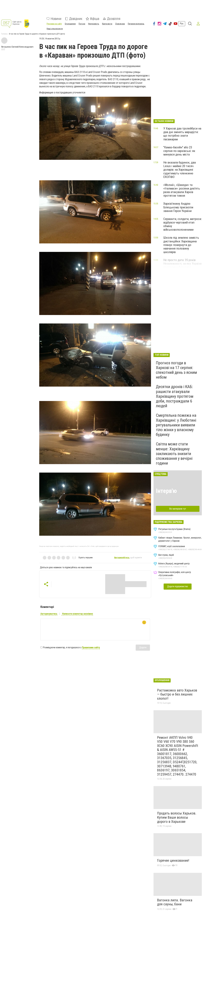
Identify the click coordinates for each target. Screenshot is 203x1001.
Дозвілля (113, 18)
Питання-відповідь (136, 24)
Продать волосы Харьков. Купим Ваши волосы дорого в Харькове (176, 817)
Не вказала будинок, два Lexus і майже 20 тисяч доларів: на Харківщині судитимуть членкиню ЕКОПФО (179, 170)
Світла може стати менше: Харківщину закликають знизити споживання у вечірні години (174, 454)
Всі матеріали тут (177, 508)
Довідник (75, 18)
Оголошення (70, 24)
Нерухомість (93, 24)
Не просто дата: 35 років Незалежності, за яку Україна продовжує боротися (182, 263)
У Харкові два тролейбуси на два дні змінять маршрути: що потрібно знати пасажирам (182, 134)
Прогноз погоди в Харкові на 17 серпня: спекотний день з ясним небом (176, 370)
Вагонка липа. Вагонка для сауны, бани (174, 902)
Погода (82, 24)
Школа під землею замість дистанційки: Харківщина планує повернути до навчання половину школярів (181, 245)
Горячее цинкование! (173, 860)
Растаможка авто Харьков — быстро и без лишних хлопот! (177, 694)
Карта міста (107, 24)
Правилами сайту (91, 647)
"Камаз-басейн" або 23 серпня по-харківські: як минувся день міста (179, 151)
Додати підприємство (177, 586)
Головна (4, 34)
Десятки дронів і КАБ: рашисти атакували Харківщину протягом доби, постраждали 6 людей (174, 396)
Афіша (94, 18)
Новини (56, 18)
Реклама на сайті (54, 24)
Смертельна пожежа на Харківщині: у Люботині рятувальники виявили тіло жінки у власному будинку (176, 425)
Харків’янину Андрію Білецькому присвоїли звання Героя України (178, 207)
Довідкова (120, 24)
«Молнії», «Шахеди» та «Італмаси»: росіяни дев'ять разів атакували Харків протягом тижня (181, 190)
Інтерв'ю (166, 490)
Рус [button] (182, 23)
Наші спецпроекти (55, 28)
